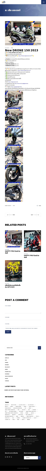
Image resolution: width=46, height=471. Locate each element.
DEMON (11, 406)
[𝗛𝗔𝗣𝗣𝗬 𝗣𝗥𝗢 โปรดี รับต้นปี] (13, 239)
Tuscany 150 (7, 419)
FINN (18, 409)
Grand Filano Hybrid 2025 (31, 411)
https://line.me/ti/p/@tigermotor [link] (21, 83)
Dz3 (25, 408)
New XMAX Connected (9, 416)
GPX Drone (21, 411)
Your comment (8, 305)
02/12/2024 (7, 283)
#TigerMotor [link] (34, 90)
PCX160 (37, 416)
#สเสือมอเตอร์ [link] (13, 90)
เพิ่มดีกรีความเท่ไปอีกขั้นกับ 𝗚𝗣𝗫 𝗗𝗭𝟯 (13, 286)
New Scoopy (20, 414)
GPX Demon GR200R (12, 411)
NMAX (17, 416)
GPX (12, 47)
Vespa (6, 378)
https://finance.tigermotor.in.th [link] (24, 55)
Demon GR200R (18, 406)
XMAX (18, 419)
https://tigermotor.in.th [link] (13, 82)
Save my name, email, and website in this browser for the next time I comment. (22, 328)
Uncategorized (9, 376)
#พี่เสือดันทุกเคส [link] (28, 90)
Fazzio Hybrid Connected (10, 409)
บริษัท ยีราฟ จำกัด (26, 468)
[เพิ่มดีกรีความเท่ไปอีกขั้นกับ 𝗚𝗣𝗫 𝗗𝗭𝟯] (13, 271)
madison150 (7, 414)
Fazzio (30, 408)
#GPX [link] (6, 88)
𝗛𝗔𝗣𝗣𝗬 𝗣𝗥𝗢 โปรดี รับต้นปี (12, 252)
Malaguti (7, 367)
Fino (29, 409)
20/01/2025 (7, 249)
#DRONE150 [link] (7, 90)
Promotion (8, 371)
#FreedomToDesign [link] (31, 88)
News (6, 369)
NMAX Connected (30, 416)
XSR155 (23, 419)
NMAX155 (22, 416)
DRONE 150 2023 (8, 205)
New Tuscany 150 (29, 414)
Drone (25, 406)
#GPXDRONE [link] (37, 88)
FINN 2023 (23, 409)
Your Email (7, 323)
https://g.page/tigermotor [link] (16, 86)
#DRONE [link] (9, 88)
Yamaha (7, 380)
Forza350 (34, 409)
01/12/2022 (7, 47)
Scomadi (7, 374)
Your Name (7, 317)
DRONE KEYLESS (8, 408)
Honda (6, 362)
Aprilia (7, 358)
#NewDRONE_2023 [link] (22, 88)
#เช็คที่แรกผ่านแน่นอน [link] (20, 90)
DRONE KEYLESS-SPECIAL (17, 408)
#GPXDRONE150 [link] (14, 88)
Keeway (7, 364)
